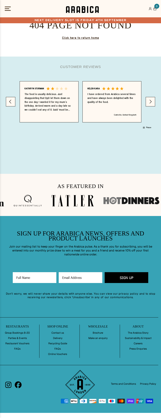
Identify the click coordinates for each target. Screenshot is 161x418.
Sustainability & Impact (138, 338)
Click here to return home (80, 38)
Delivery (57, 338)
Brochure (98, 332)
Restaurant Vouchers (17, 343)
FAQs (17, 348)
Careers (138, 343)
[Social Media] (8, 384)
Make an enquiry (98, 338)
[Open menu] (11, 9)
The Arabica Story (138, 332)
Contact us (57, 332)
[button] (10, 101)
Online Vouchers (57, 354)
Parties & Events (17, 338)
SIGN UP (126, 277)
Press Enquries (138, 348)
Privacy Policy (148, 383)
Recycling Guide (57, 343)
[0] (155, 9)
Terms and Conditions (123, 383)
